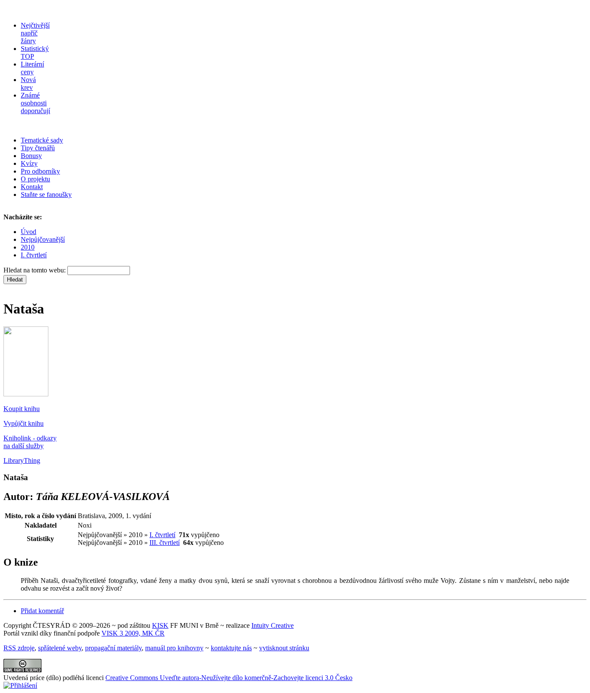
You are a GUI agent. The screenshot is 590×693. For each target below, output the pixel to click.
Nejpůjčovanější (43, 239)
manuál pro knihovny (174, 648)
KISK (160, 625)
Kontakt (32, 186)
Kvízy (29, 163)
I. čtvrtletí (34, 255)
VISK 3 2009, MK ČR (133, 633)
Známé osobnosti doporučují (35, 103)
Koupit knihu (21, 408)
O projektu (35, 179)
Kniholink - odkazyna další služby (30, 441)
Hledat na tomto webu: (35, 270)
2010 (28, 247)
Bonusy (31, 155)
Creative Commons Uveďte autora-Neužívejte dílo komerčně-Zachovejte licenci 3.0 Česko (228, 677)
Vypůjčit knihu (23, 423)
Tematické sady (42, 140)
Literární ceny (32, 68)
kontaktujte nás (231, 648)
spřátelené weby (60, 648)
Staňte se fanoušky (46, 194)
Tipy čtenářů (38, 148)
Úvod (28, 231)
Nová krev (28, 83)
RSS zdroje (19, 648)
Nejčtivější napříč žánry (35, 33)
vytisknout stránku (284, 648)
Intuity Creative (272, 625)
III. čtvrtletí (164, 542)
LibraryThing (21, 460)
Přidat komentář (42, 610)
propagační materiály (113, 648)
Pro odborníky (40, 171)
